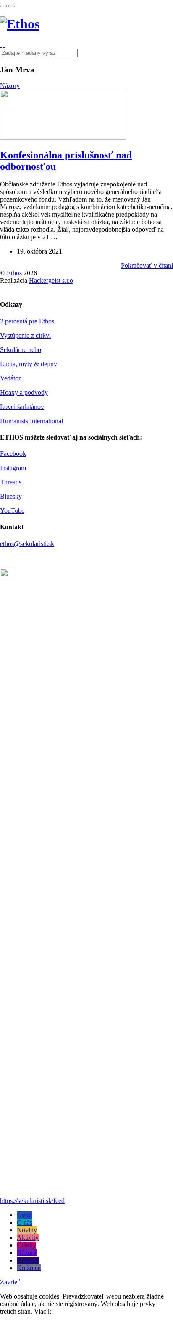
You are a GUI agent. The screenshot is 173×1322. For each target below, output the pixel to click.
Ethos (14, 273)
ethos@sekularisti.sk (27, 543)
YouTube (12, 510)
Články (26, 1245)
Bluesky (11, 496)
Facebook (13, 453)
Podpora (28, 1260)
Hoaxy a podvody (24, 392)
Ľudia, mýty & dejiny (28, 363)
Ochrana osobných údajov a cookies (103, 1311)
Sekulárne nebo (20, 349)
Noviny (27, 1230)
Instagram (13, 467)
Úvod (24, 1215)
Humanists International (31, 420)
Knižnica (29, 1267)
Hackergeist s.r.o (51, 280)
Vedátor (10, 378)
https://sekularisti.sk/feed (32, 1200)
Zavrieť (10, 1282)
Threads (10, 482)
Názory (10, 85)
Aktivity (28, 1237)
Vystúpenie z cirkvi (25, 335)
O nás (24, 1222)
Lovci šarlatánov (22, 406)
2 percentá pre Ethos (27, 321)
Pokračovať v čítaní (147, 265)
